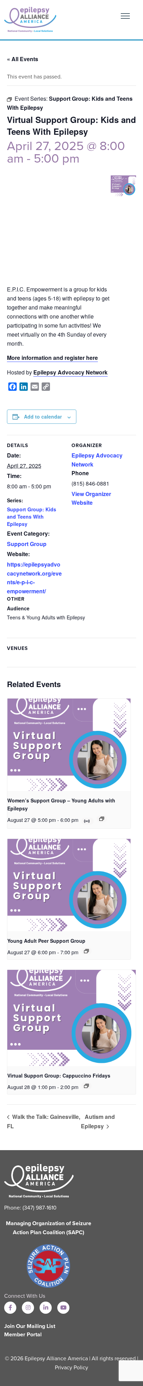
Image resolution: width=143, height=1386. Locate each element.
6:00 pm (69, 820)
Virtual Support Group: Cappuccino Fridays (58, 1075)
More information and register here (52, 358)
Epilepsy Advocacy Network (70, 372)
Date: (14, 455)
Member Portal (23, 1334)
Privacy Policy (71, 1367)
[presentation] (69, 745)
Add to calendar (43, 416)
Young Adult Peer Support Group (46, 940)
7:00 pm (69, 952)
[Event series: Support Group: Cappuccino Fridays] (86, 1086)
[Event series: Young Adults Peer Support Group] (86, 951)
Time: (14, 476)
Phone (80, 473)
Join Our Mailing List (29, 1326)
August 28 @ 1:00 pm (31, 1087)
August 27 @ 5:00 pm (31, 820)
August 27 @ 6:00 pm (31, 952)
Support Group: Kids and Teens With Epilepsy (31, 516)
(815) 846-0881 (90, 483)
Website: (18, 554)
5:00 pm (56, 158)
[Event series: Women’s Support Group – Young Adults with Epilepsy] (101, 819)
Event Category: (28, 533)
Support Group (27, 544)
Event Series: (32, 98)
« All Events (22, 59)
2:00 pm (69, 1087)
